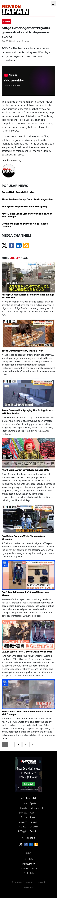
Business (23, 812)
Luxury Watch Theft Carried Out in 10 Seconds (27, 651)
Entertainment (36, 808)
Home (24, 803)
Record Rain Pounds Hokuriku (18, 192)
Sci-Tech (23, 826)
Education (22, 822)
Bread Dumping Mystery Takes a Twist (22, 350)
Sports (33, 803)
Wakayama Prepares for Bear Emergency (24, 206)
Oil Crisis (34, 826)
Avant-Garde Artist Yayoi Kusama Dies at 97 (25, 469)
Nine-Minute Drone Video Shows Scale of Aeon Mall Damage (27, 215)
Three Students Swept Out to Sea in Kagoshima (27, 199)
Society (23, 808)
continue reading (12, 160)
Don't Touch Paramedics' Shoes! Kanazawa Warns (25, 594)
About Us (28, 859)
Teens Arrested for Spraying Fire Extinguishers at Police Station (27, 412)
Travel (32, 817)
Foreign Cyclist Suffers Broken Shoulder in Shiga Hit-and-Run (28, 296)
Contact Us (28, 873)
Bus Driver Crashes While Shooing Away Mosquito (23, 538)
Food (32, 812)
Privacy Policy (28, 863)
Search (33, 831)
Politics (24, 817)
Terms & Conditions (28, 868)
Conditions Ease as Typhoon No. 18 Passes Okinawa (25, 225)
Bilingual (33, 822)
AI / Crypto (22, 831)
